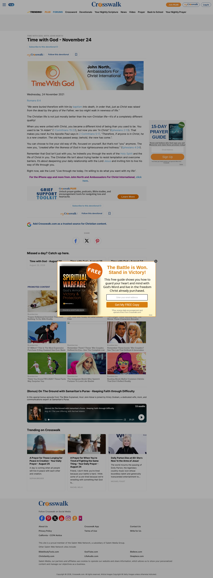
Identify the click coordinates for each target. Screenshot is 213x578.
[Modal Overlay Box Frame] (106, 289)
